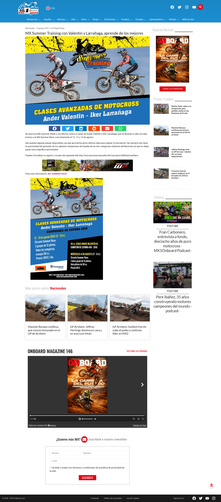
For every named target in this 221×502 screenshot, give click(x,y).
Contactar (95, 498)
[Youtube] (194, 7)
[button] (54, 128)
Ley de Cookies (133, 498)
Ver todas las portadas (137, 351)
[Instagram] (186, 7)
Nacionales (30, 28)
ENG (53, 8)
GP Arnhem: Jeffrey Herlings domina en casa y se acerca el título (86, 330)
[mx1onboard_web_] (87, 170)
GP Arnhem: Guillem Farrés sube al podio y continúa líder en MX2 (129, 330)
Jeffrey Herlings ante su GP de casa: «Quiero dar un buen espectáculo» (181, 152)
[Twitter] (179, 7)
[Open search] (200, 7)
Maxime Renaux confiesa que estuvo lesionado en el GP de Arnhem (44, 330)
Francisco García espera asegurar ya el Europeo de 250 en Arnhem (180, 174)
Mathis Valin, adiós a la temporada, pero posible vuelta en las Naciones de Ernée (181, 109)
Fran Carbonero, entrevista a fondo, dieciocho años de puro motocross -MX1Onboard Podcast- (172, 241)
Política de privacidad (112, 498)
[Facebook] (172, 7)
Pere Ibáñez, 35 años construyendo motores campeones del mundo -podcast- (172, 304)
